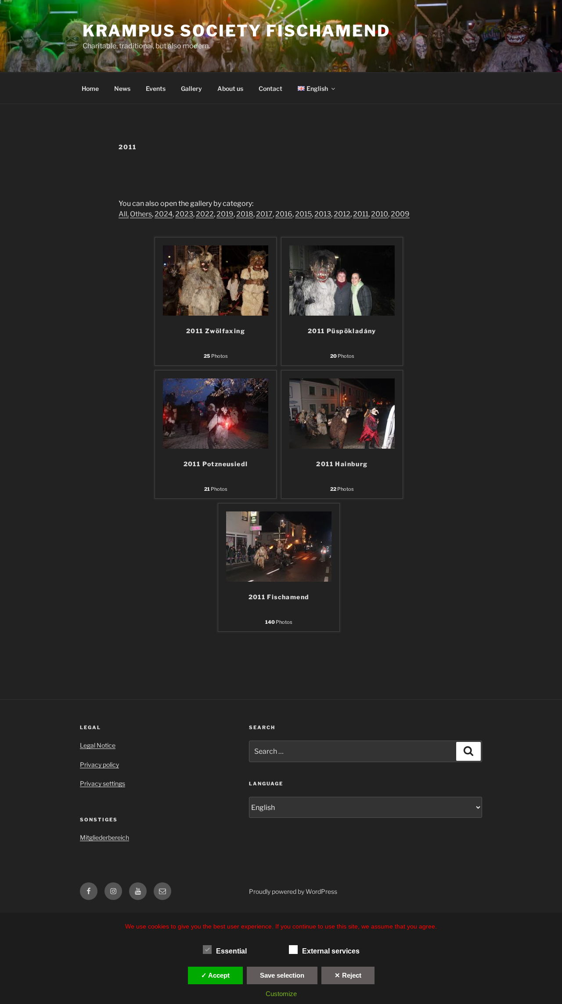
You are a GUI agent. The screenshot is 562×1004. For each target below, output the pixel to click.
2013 (322, 214)
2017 (264, 214)
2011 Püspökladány (342, 331)
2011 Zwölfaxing (215, 331)
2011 (360, 214)
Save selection (282, 975)
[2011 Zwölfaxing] (215, 313)
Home (90, 88)
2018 (244, 214)
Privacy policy (99, 764)
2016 (283, 214)
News (122, 88)
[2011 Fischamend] (278, 579)
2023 (184, 214)
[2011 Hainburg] (342, 446)
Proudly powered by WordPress (293, 891)
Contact (270, 88)
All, (124, 214)
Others (141, 214)
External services (331, 951)
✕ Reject (348, 975)
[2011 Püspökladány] (342, 313)
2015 (303, 214)
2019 (225, 214)
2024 (164, 214)
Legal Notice (97, 745)
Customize (281, 993)
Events (156, 88)
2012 (342, 214)
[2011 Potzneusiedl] (215, 446)
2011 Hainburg (341, 464)
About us (230, 88)
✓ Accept (215, 975)
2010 (379, 214)
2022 (205, 214)
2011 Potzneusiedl (216, 464)
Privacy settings (102, 783)
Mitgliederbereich (104, 837)
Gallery (191, 88)
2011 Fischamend (279, 597)
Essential (231, 951)
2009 (400, 214)
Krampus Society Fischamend (236, 30)
